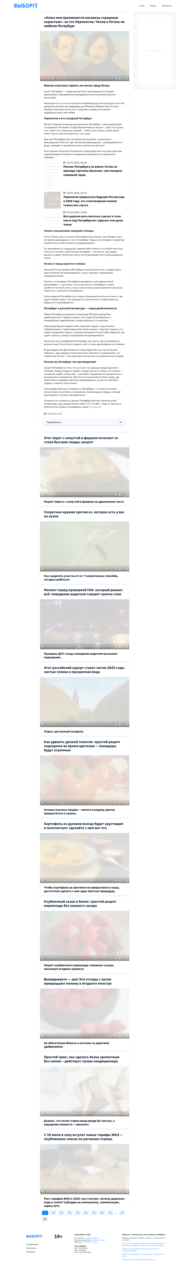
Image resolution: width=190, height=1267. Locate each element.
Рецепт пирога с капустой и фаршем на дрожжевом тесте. (84, 501)
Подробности (54, 422)
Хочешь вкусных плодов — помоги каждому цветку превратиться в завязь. (79, 811)
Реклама (30, 1251)
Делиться (127, 78)
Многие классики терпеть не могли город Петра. (77, 85)
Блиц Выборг (25, 5)
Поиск (153, 5)
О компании (32, 1244)
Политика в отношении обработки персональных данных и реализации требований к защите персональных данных (144, 1244)
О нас (142, 5)
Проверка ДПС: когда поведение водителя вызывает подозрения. (81, 655)
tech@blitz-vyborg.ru (92, 1238)
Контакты (167, 5)
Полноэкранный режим (123, 78)
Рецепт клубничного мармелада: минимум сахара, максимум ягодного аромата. (79, 967)
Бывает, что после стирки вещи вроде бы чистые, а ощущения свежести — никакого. (79, 1122)
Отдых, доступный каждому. (64, 731)
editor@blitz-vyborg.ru (90, 1242)
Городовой (95, 406)
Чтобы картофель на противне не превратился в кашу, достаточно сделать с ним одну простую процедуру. (82, 889)
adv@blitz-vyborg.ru (98, 1240)
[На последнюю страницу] (45, 1219)
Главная (34, 1236)
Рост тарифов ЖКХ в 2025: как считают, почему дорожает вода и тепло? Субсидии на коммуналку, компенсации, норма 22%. (84, 1202)
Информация (119, 78)
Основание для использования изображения (138, 1259)
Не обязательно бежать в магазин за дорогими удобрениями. (76, 1044)
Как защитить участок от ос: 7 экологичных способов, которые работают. (81, 577)
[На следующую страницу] (122, 1213)
